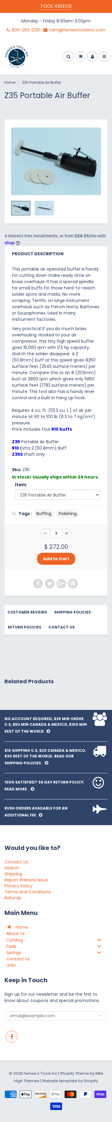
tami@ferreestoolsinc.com (77, 30)
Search (11, 868)
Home (9, 82)
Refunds (13, 898)
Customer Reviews (27, 612)
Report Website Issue (26, 880)
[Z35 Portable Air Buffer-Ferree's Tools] (56, 161)
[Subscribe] (100, 1015)
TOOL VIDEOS (56, 6)
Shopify (67, 1073)
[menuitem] (56, 927)
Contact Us (61, 627)
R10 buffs (61, 429)
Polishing (68, 514)
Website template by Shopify (70, 1081)
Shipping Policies (72, 612)
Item (21, 485)
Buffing (43, 514)
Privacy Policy (18, 886)
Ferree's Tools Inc (40, 1073)
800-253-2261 (26, 30)
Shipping (13, 874)
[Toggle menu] (99, 939)
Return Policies (24, 627)
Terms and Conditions (27, 892)
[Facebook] (12, 1037)
